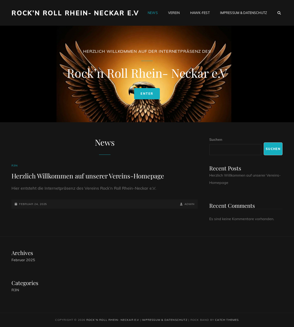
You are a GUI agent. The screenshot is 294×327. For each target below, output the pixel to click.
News (153, 13)
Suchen (215, 139)
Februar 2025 (23, 260)
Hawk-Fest (200, 13)
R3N (14, 165)
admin (189, 204)
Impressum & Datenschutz (243, 13)
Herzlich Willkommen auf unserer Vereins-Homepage (87, 176)
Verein (174, 13)
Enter (150, 95)
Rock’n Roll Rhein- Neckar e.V (75, 13)
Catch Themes (227, 319)
